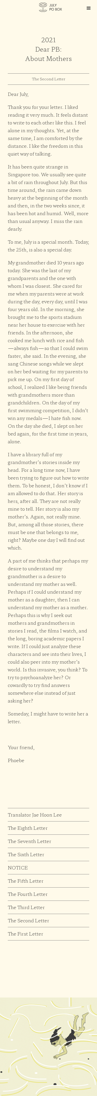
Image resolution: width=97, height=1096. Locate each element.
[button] (88, 8)
